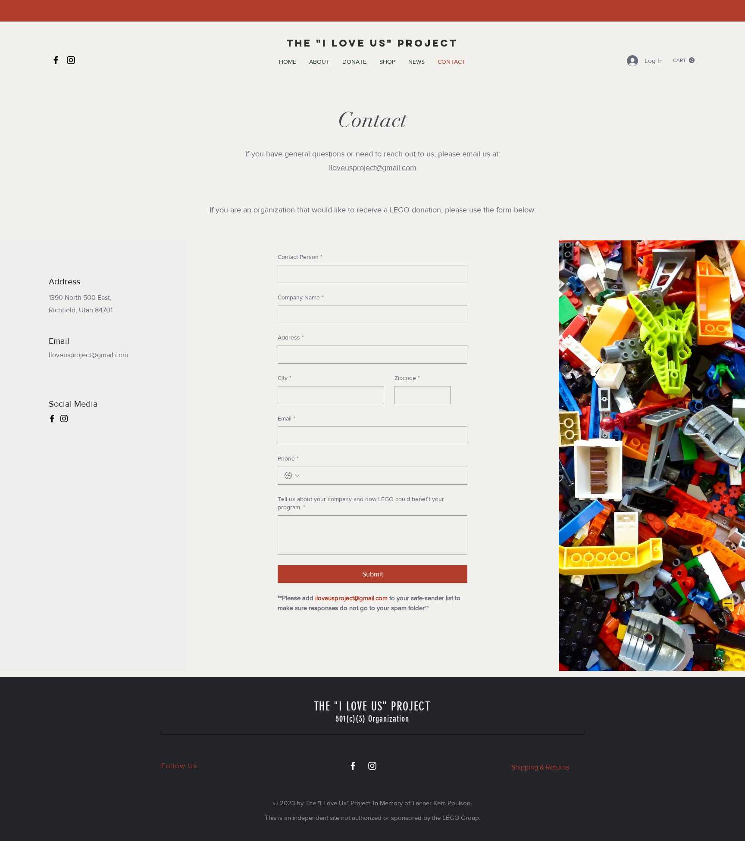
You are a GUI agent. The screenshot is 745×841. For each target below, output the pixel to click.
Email (286, 418)
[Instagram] (71, 60)
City (284, 377)
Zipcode (407, 377)
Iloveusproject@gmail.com (372, 167)
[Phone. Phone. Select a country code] (292, 475)
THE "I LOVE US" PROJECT (372, 43)
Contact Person (300, 256)
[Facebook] (55, 60)
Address (291, 337)
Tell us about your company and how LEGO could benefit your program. (361, 503)
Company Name (301, 297)
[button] (319, 61)
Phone (288, 458)
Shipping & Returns (540, 767)
